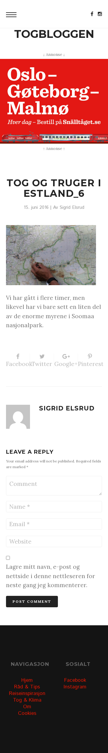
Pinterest (90, 363)
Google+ (66, 363)
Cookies (27, 713)
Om (27, 706)
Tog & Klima (27, 700)
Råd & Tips (27, 687)
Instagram (75, 687)
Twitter (42, 363)
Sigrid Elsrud (71, 207)
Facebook (18, 363)
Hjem (27, 680)
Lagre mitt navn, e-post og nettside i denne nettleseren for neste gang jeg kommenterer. (50, 576)
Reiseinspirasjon (27, 693)
